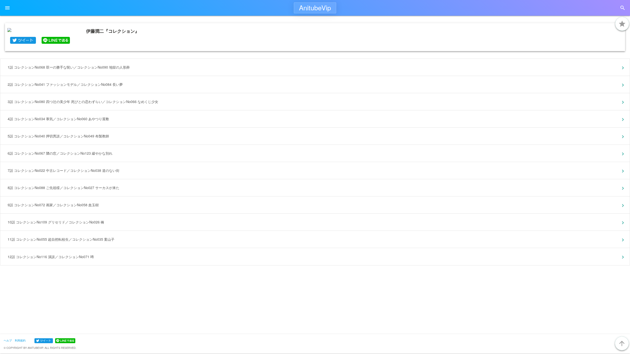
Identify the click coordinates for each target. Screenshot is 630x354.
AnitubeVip (315, 7)
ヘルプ (8, 340)
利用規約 (20, 340)
